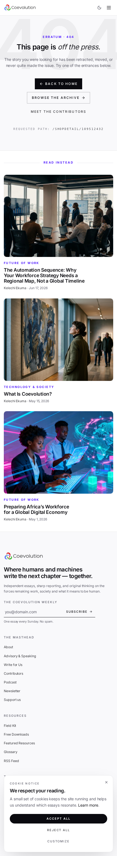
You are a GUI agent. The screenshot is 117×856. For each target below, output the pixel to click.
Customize (58, 841)
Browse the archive (55, 98)
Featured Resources (19, 743)
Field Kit (10, 726)
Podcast (10, 682)
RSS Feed (11, 761)
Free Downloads (16, 734)
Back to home (61, 84)
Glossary (10, 752)
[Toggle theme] (99, 7)
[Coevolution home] (20, 7)
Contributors (13, 673)
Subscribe (77, 612)
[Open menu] (109, 7)
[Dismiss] (106, 782)
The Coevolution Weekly (30, 602)
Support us (12, 700)
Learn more (88, 805)
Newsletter (12, 691)
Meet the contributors (58, 111)
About (8, 647)
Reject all (58, 830)
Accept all (58, 819)
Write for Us (13, 665)
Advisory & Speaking (20, 656)
